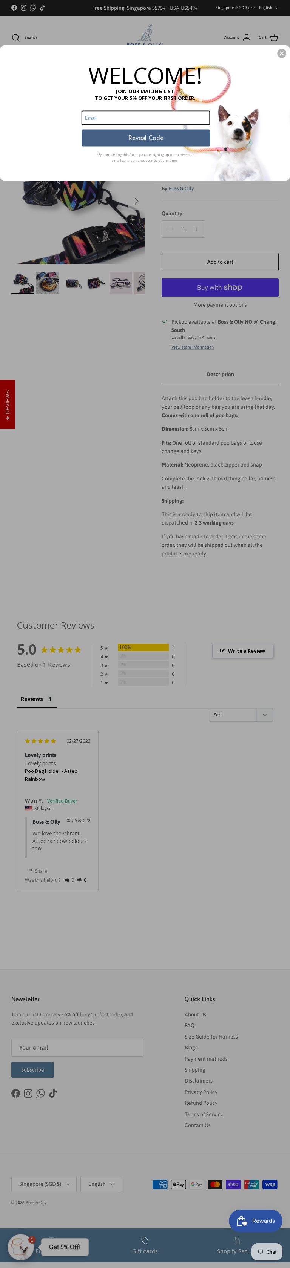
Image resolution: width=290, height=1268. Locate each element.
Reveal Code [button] (145, 138)
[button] (281, 53)
